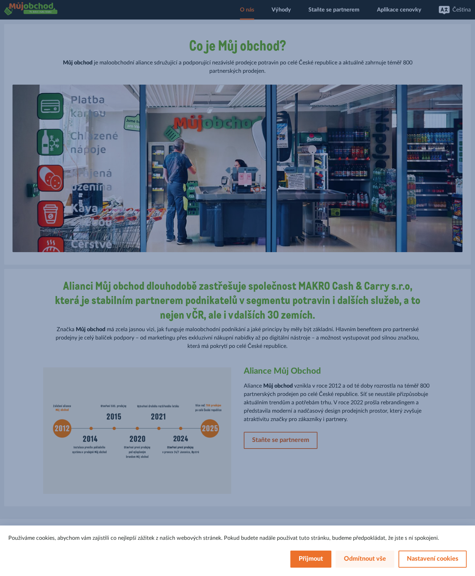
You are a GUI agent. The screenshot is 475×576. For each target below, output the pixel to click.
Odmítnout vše (365, 559)
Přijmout (311, 559)
